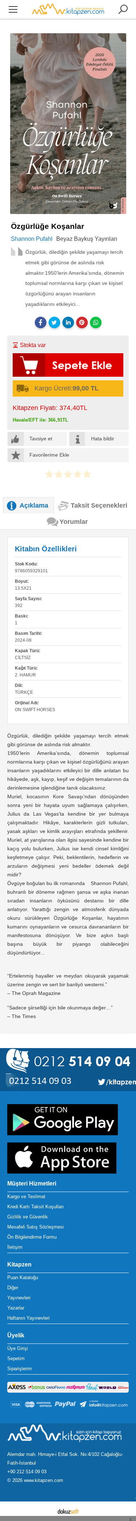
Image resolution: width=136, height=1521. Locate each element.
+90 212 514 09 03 (26, 1471)
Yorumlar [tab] (73, 521)
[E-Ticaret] (68, 1511)
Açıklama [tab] (34, 505)
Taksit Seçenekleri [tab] (99, 505)
